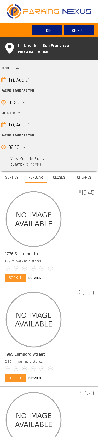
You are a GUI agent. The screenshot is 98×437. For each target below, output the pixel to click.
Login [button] (47, 30)
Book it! (15, 278)
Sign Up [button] (79, 30)
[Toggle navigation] (11, 30)
